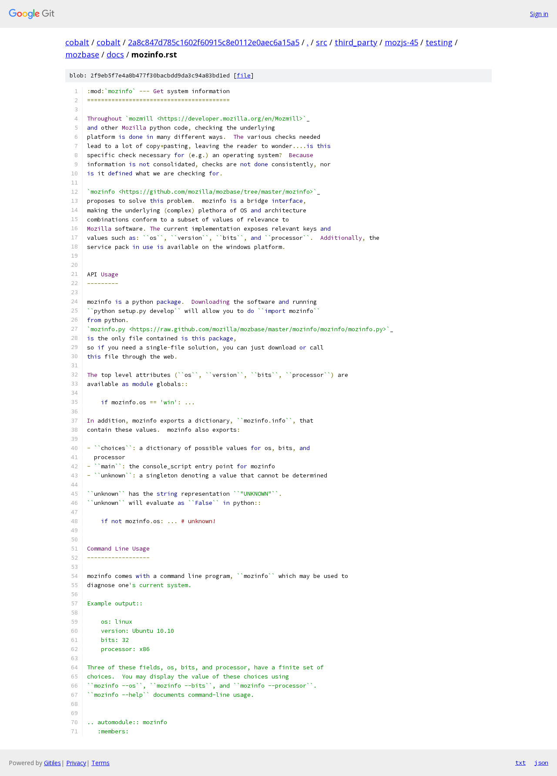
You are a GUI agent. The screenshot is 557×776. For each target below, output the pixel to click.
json (541, 762)
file (244, 75)
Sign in (539, 14)
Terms (100, 763)
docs (115, 54)
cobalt (77, 42)
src (321, 42)
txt (520, 762)
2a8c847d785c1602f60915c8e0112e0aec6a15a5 (213, 42)
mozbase (82, 54)
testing (439, 42)
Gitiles (52, 763)
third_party (356, 42)
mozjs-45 (401, 42)
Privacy (76, 763)
